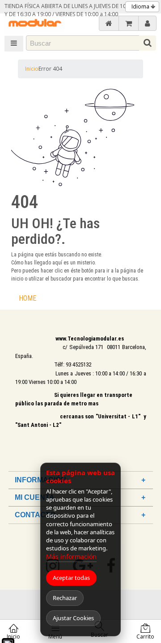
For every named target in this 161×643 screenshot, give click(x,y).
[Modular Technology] (34, 23)
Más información (71, 556)
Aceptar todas (71, 578)
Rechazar (65, 598)
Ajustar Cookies (73, 618)
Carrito (145, 636)
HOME (27, 298)
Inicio (31, 68)
